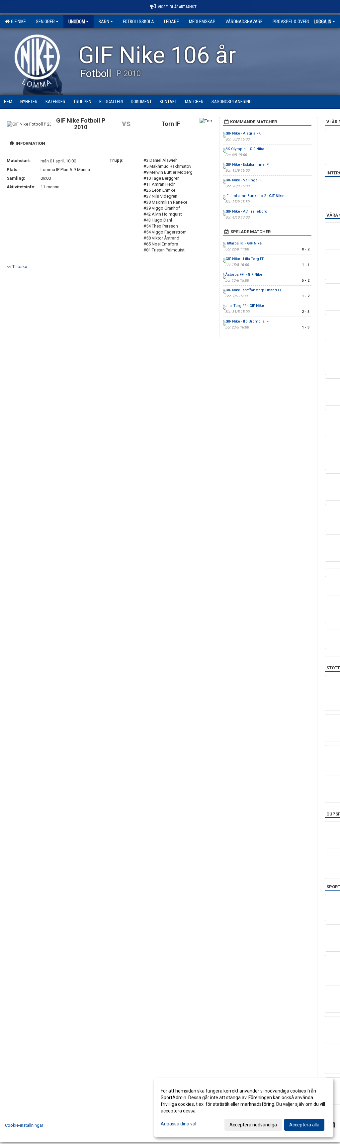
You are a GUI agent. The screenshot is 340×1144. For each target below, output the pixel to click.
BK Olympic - (244, 149)
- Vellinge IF (244, 180)
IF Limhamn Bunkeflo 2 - (254, 196)
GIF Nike (17, 21)
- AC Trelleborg (246, 211)
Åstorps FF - (243, 274)
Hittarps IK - (243, 243)
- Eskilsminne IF (247, 164)
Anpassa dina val (178, 1123)
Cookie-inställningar (24, 1125)
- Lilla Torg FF (244, 259)
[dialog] (243, 1107)
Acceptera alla (304, 1124)
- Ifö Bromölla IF (247, 321)
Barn (104, 21)
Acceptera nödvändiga (253, 1124)
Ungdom (76, 21)
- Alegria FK (243, 133)
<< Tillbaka (17, 266)
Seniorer (45, 21)
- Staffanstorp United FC (254, 290)
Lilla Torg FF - (244, 306)
